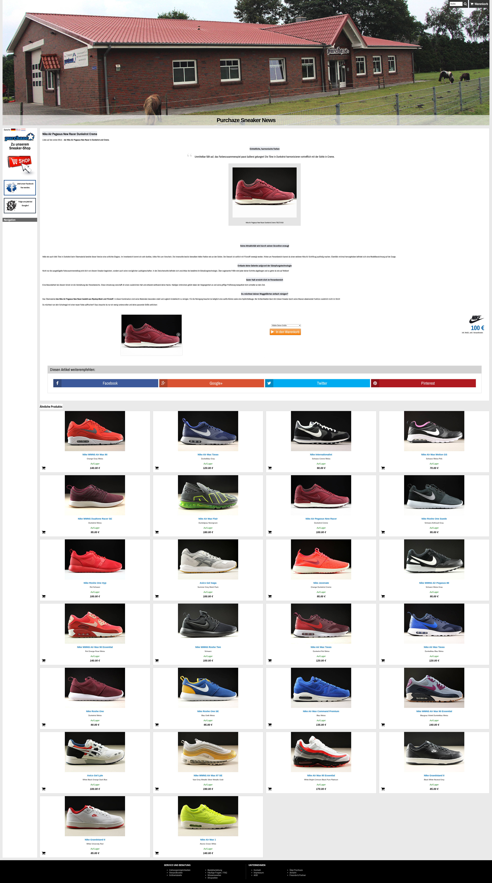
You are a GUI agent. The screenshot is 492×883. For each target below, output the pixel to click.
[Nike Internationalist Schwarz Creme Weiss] (321, 441)
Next (178, 335)
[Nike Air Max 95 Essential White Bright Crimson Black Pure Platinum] (321, 762)
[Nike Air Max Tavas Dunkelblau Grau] (208, 441)
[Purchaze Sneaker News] (20, 141)
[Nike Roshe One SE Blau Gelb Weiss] (208, 698)
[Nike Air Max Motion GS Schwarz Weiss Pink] (434, 441)
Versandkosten (176, 872)
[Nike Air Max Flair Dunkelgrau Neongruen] (208, 506)
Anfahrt (293, 872)
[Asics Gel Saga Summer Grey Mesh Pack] (208, 570)
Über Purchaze (296, 870)
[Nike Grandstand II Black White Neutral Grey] (434, 762)
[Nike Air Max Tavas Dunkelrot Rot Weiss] (321, 634)
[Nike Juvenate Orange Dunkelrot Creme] (321, 570)
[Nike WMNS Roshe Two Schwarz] (208, 634)
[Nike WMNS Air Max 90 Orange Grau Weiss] (95, 441)
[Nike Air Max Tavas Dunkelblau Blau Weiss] (434, 634)
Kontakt (257, 870)
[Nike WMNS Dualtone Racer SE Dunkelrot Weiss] (95, 506)
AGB (256, 875)
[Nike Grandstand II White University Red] (95, 827)
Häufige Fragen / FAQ (217, 872)
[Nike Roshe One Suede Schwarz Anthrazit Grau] (434, 506)
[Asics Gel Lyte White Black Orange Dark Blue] (95, 762)
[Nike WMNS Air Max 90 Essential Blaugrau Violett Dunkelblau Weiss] (434, 698)
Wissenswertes (214, 875)
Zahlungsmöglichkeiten (179, 870)
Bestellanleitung (215, 870)
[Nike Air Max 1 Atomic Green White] (208, 827)
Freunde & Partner (298, 875)
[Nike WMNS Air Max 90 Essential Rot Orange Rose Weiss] (95, 634)
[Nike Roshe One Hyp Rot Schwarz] (95, 570)
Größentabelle (175, 875)
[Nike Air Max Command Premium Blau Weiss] (321, 698)
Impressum (259, 872)
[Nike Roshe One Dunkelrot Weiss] (95, 698)
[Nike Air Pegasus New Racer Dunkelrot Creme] (321, 506)
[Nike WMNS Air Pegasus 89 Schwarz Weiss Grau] (434, 570)
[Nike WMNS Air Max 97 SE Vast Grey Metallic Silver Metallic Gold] (208, 762)
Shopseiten (213, 878)
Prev (125, 335)
